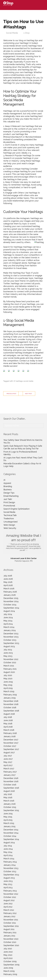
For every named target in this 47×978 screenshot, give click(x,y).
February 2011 (9, 932)
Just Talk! (7, 499)
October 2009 (10, 961)
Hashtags (7, 111)
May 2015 (7, 817)
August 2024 (9, 611)
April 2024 (8, 624)
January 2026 (9, 595)
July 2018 (7, 717)
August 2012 (9, 900)
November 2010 (10, 939)
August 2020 (9, 672)
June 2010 (8, 952)
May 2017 (7, 762)
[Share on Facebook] (4, 371)
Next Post (28, 393)
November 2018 (10, 704)
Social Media (12, 33)
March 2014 (8, 858)
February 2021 (10, 669)
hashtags (19, 381)
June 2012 (7, 903)
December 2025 (10, 598)
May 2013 (7, 884)
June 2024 (8, 617)
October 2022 (9, 662)
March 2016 (8, 801)
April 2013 (7, 887)
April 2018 (8, 727)
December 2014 (10, 829)
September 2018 (11, 711)
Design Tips (8, 493)
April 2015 (7, 820)
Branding (7, 486)
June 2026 (8, 579)
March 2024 (8, 627)
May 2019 (7, 685)
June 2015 (8, 813)
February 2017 (10, 772)
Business (7, 489)
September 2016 (11, 788)
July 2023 (7, 649)
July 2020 (7, 675)
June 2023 (8, 653)
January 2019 (9, 698)
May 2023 (7, 656)
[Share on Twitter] (9, 371)
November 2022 (10, 659)
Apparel (7, 483)
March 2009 (9, 971)
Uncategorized (10, 522)
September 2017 (11, 749)
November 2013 (10, 868)
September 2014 (11, 839)
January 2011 (9, 936)
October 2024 (9, 604)
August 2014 (9, 842)
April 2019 (8, 688)
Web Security (9, 528)
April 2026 (8, 585)
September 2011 (11, 926)
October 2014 (9, 836)
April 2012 (7, 907)
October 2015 (9, 807)
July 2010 (7, 948)
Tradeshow (8, 518)
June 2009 (8, 968)
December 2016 (10, 778)
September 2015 (11, 810)
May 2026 (7, 582)
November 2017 (10, 743)
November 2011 (10, 919)
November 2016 (10, 781)
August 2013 (9, 878)
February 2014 (10, 862)
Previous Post (11, 393)
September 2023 (11, 643)
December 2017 (10, 739)
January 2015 (9, 826)
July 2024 (7, 614)
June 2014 (8, 849)
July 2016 (7, 794)
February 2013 (10, 891)
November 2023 (10, 637)
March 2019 (8, 691)
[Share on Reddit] (14, 371)
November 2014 (10, 833)
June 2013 (8, 881)
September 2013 (11, 874)
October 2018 (9, 707)
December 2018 (10, 701)
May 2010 (7, 955)
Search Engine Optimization (16, 509)
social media (28, 381)
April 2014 (8, 855)
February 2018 (10, 733)
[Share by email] (28, 371)
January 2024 (9, 630)
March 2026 (8, 588)
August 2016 (9, 791)
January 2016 (9, 804)
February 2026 (10, 592)
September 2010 (11, 945)
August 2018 (9, 714)
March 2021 (8, 666)
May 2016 (7, 797)
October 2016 (9, 784)
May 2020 (7, 678)
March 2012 (8, 910)
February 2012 (10, 913)
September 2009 (11, 964)
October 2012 (9, 897)
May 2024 (7, 621)
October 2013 (9, 871)
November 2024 (10, 601)
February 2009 (10, 974)
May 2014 (7, 852)
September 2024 (11, 608)
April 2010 (8, 958)
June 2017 (8, 759)
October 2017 (9, 746)
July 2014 (7, 846)
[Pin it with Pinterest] (19, 371)
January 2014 (9, 865)
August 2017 (9, 752)
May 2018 (7, 723)
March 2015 (8, 823)
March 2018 (8, 730)
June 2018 (8, 720)
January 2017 (9, 775)
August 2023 (9, 646)
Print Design (9, 502)
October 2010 (9, 942)
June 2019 (8, 682)
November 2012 (10, 894)
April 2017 (7, 765)
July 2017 (7, 756)
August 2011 (8, 929)
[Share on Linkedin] (24, 371)
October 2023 (9, 640)
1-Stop (27, 33)
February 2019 (10, 694)
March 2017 (8, 768)
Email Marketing (10, 496)
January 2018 (9, 736)
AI (4, 480)
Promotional (9, 505)
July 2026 (7, 576)
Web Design (9, 525)
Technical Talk (10, 515)
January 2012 (9, 916)
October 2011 (9, 923)
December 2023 (10, 633)
